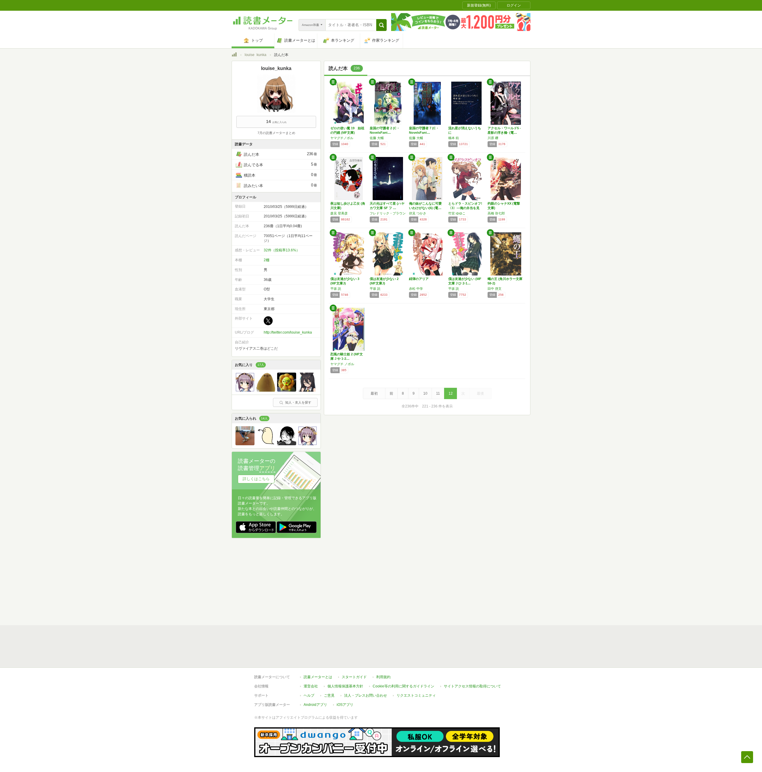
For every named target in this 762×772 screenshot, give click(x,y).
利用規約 (383, 677)
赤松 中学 (416, 288)
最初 (374, 393)
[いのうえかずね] (286, 443)
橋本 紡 (453, 138)
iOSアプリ (345, 704)
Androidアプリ (315, 704)
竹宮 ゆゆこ (457, 213)
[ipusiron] (265, 443)
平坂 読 (335, 288)
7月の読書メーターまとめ (276, 133)
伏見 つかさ (417, 213)
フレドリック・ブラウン (388, 213)
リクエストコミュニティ (416, 695)
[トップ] (234, 55)
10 (425, 393)
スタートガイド (354, 677)
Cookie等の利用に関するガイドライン (403, 686)
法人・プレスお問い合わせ (365, 695)
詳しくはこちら (256, 479)
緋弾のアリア (419, 279)
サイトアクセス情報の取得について (472, 686)
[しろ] (286, 390)
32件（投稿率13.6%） (282, 250)
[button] (381, 25)
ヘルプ (309, 695)
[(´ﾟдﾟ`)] (265, 390)
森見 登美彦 (339, 213)
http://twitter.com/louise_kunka (288, 332)
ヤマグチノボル (341, 138)
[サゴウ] (244, 443)
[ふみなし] (244, 390)
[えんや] (307, 390)
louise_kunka (255, 55)
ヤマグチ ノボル (342, 364)
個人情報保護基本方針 (345, 686)
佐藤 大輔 (377, 138)
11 (438, 393)
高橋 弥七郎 (496, 213)
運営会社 (311, 686)
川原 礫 (493, 138)
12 (451, 393)
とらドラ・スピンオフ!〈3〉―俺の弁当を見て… (465, 208)
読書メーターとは (318, 677)
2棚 (266, 260)
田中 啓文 (495, 288)
